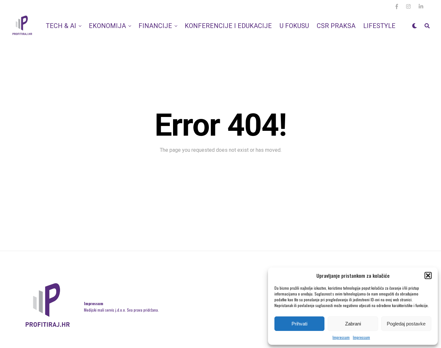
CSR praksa (336, 26)
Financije (155, 26)
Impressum (341, 337)
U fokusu (294, 26)
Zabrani (353, 323)
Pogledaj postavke (406, 323)
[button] (428, 275)
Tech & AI (61, 26)
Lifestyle (379, 26)
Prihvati (299, 323)
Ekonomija (107, 26)
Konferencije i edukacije (228, 26)
